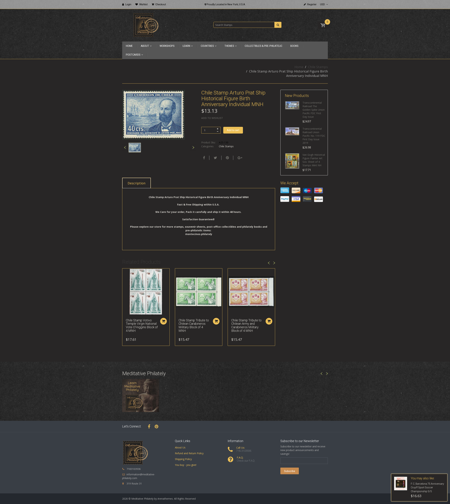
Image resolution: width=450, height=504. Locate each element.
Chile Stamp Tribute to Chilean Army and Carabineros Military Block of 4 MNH (246, 325)
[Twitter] (215, 158)
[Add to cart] (163, 321)
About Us (180, 447)
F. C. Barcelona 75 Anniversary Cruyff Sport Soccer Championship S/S (427, 487)
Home (298, 67)
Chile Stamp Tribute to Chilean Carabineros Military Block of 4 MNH (194, 325)
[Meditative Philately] (146, 24)
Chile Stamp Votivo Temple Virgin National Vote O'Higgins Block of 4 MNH (142, 325)
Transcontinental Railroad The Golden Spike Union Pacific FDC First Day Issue (314, 109)
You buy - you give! (185, 465)
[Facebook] (203, 158)
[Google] (239, 158)
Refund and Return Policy (189, 453)
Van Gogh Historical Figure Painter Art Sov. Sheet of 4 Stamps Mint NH (314, 160)
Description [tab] (136, 183)
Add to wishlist (212, 118)
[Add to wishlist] (125, 272)
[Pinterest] (156, 426)
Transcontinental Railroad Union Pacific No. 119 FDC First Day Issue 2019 (314, 135)
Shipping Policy (183, 459)
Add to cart (233, 130)
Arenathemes (165, 498)
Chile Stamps (318, 67)
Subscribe (289, 471)
